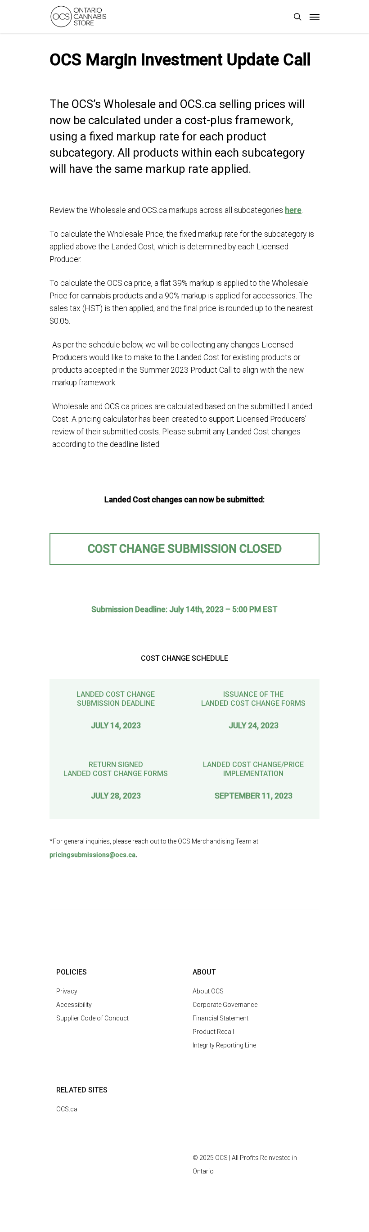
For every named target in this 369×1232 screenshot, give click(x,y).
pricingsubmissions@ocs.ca (92, 854)
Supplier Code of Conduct (92, 1018)
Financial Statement (220, 1018)
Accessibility (74, 1004)
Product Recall (213, 1031)
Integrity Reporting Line (224, 1045)
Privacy (66, 991)
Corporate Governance (225, 1004)
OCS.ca (66, 1109)
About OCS (208, 991)
